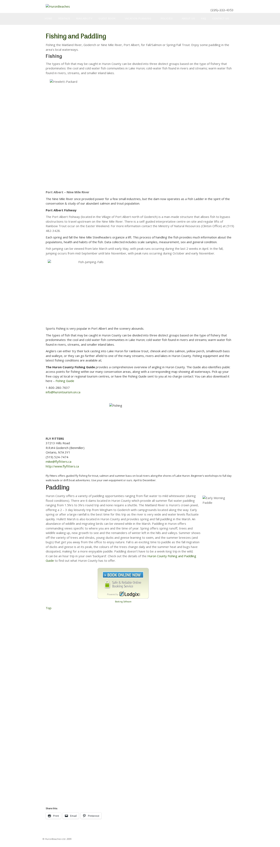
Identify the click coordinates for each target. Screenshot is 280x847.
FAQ (203, 18)
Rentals (64, 18)
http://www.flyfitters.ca (62, 466)
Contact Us (220, 18)
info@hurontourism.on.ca (63, 392)
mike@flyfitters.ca (58, 461)
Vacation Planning (138, 18)
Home (48, 18)
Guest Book (107, 18)
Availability (84, 18)
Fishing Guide (64, 381)
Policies (167, 18)
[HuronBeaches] (140, 6)
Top (48, 608)
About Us (188, 18)
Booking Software (123, 601)
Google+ (230, 3)
